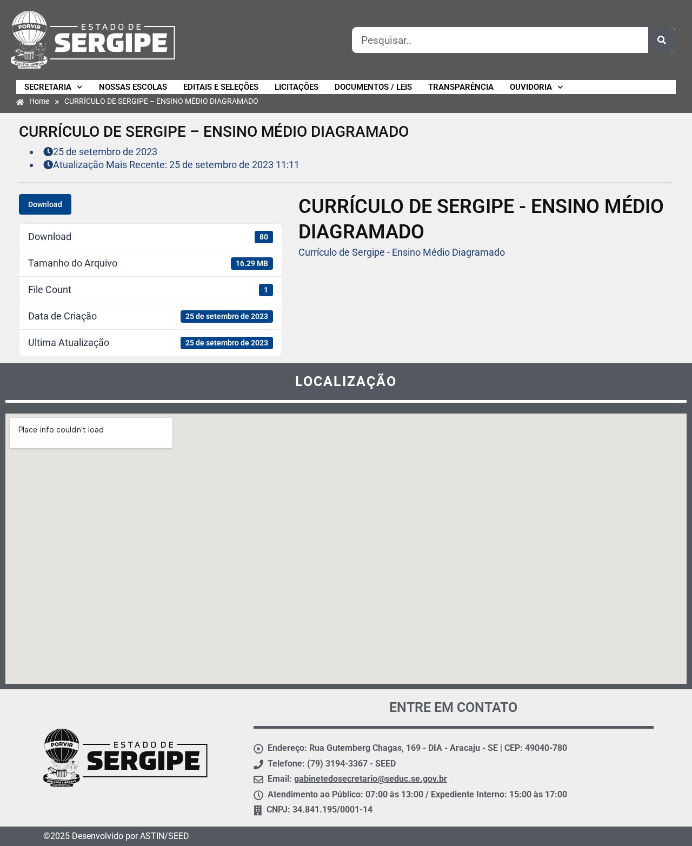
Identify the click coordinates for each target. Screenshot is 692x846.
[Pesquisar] (661, 40)
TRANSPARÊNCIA (461, 87)
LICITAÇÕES (296, 87)
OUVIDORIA (531, 87)
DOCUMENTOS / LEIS (373, 87)
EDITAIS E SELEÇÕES (220, 87)
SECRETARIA (47, 87)
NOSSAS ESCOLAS (133, 87)
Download (45, 204)
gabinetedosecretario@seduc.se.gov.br (370, 779)
